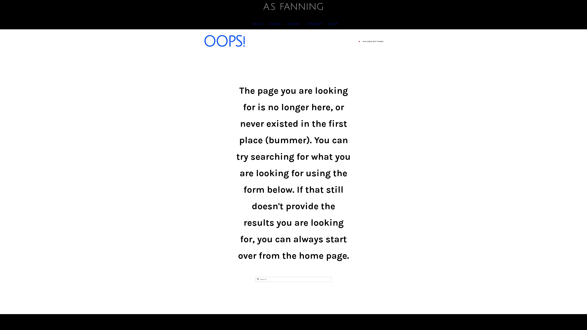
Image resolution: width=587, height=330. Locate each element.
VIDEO (275, 24)
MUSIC (258, 24)
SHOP (333, 24)
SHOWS (293, 24)
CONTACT (314, 24)
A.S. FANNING (293, 6)
